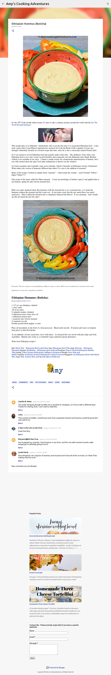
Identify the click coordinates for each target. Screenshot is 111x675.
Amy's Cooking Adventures (27, 4)
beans (14, 382)
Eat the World (41, 382)
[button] (13, 30)
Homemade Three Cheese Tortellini (42, 604)
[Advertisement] (55, 491)
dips (31, 382)
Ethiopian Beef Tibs (61, 348)
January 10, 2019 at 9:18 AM (41, 401)
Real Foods (27, 301)
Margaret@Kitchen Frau (28, 439)
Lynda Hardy (23, 452)
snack (50, 382)
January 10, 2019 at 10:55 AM (33, 415)
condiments (23, 382)
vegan (57, 382)
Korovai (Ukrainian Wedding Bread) (42, 536)
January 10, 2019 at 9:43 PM (48, 439)
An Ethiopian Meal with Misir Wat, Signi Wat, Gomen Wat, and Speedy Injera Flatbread (55, 355)
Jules (20, 415)
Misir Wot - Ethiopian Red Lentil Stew (31, 348)
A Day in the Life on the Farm (30, 428)
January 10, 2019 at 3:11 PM (52, 428)
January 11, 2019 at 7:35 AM (38, 452)
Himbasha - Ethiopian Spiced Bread (42, 350)
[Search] (52, 3)
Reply (20, 410)
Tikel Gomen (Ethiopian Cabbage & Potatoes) (41, 352)
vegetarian (66, 382)
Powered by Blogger (57, 668)
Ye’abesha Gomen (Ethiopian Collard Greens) (44, 354)
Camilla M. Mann (25, 401)
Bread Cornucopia (35, 572)
